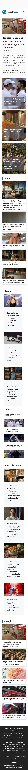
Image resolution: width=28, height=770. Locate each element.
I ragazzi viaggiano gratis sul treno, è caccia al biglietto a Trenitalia (13, 644)
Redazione (12, 728)
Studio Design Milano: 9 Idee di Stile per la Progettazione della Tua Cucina (14, 281)
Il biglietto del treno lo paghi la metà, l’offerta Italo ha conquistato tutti (13, 699)
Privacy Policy (20, 728)
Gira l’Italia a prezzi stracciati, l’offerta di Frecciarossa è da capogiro (14, 716)
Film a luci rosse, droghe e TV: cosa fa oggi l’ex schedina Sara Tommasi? (14, 246)
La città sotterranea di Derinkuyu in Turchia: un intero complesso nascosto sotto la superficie (13, 164)
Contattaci (14, 758)
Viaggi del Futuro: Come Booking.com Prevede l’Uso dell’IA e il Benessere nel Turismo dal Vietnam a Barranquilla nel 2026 (14, 205)
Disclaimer (14, 730)
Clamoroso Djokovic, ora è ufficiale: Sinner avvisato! (13, 101)
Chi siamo (5, 728)
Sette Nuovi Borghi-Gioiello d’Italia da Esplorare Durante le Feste (14, 263)
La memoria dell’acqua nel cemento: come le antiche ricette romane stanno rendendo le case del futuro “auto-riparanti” (13, 227)
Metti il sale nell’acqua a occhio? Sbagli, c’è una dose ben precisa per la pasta (13, 132)
